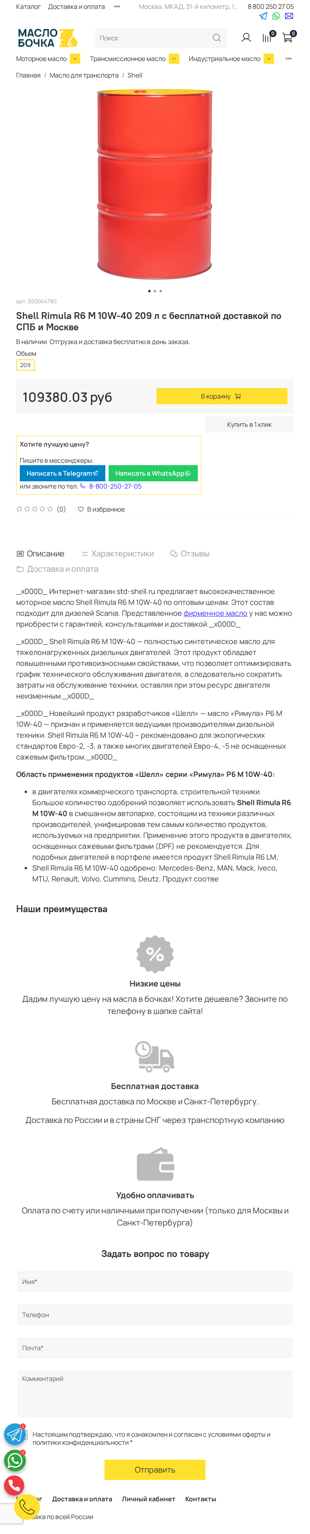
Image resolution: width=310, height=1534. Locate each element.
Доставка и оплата (76, 6)
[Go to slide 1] (149, 291)
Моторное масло (41, 58)
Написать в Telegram (59, 473)
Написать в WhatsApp (149, 473)
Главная (28, 75)
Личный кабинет (149, 1498)
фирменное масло (215, 613)
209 (25, 365)
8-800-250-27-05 (115, 486)
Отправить (155, 1469)
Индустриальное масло (224, 58)
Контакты (200, 1498)
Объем (26, 353)
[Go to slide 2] (155, 291)
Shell (135, 75)
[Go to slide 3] (160, 291)
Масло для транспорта (84, 75)
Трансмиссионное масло (127, 58)
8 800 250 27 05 (271, 6)
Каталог (28, 6)
